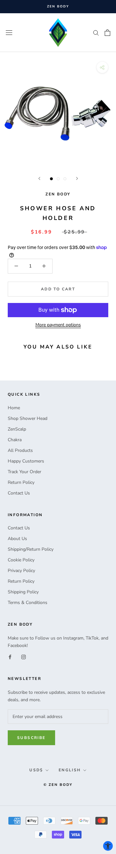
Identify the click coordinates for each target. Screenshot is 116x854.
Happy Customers (26, 461)
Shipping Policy (23, 592)
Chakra (15, 440)
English (70, 770)
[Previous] (39, 178)
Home (14, 408)
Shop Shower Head (27, 418)
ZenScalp (17, 429)
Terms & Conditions (27, 602)
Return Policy (21, 482)
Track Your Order (24, 472)
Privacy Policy (21, 571)
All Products (20, 450)
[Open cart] (107, 32)
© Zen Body (58, 784)
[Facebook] (10, 656)
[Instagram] (23, 656)
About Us (17, 539)
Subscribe (31, 737)
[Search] (96, 32)
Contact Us (19, 493)
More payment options (58, 325)
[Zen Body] (58, 32)
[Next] (77, 178)
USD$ (36, 770)
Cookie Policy (21, 560)
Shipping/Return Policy (30, 549)
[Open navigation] (9, 32)
